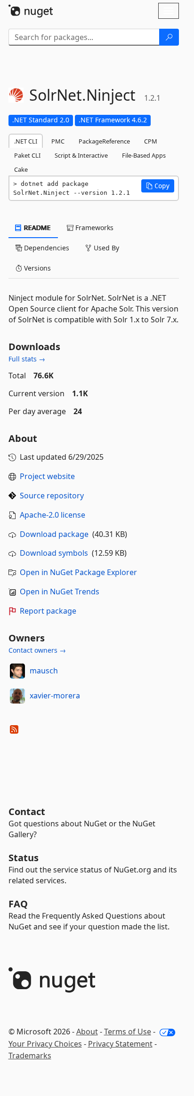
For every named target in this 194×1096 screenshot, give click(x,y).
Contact (26, 811)
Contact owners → (37, 650)
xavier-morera (55, 695)
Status (23, 857)
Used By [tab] (105, 247)
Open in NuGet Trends (59, 591)
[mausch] (17, 671)
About (87, 1031)
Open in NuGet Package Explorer (78, 572)
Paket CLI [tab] (27, 155)
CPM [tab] (150, 141)
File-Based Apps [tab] (144, 155)
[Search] (169, 37)
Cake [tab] (21, 169)
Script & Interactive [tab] (81, 155)
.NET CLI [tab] (25, 141)
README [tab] (36, 227)
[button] (157, 185)
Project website (47, 476)
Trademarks (29, 1055)
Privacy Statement (120, 1044)
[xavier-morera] (17, 696)
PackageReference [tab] (104, 141)
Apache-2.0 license (52, 515)
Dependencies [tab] (45, 247)
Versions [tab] (36, 268)
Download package (54, 534)
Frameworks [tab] (93, 227)
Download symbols (54, 553)
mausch (44, 670)
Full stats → (26, 358)
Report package (48, 611)
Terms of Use (127, 1031)
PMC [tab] (58, 141)
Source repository (52, 495)
